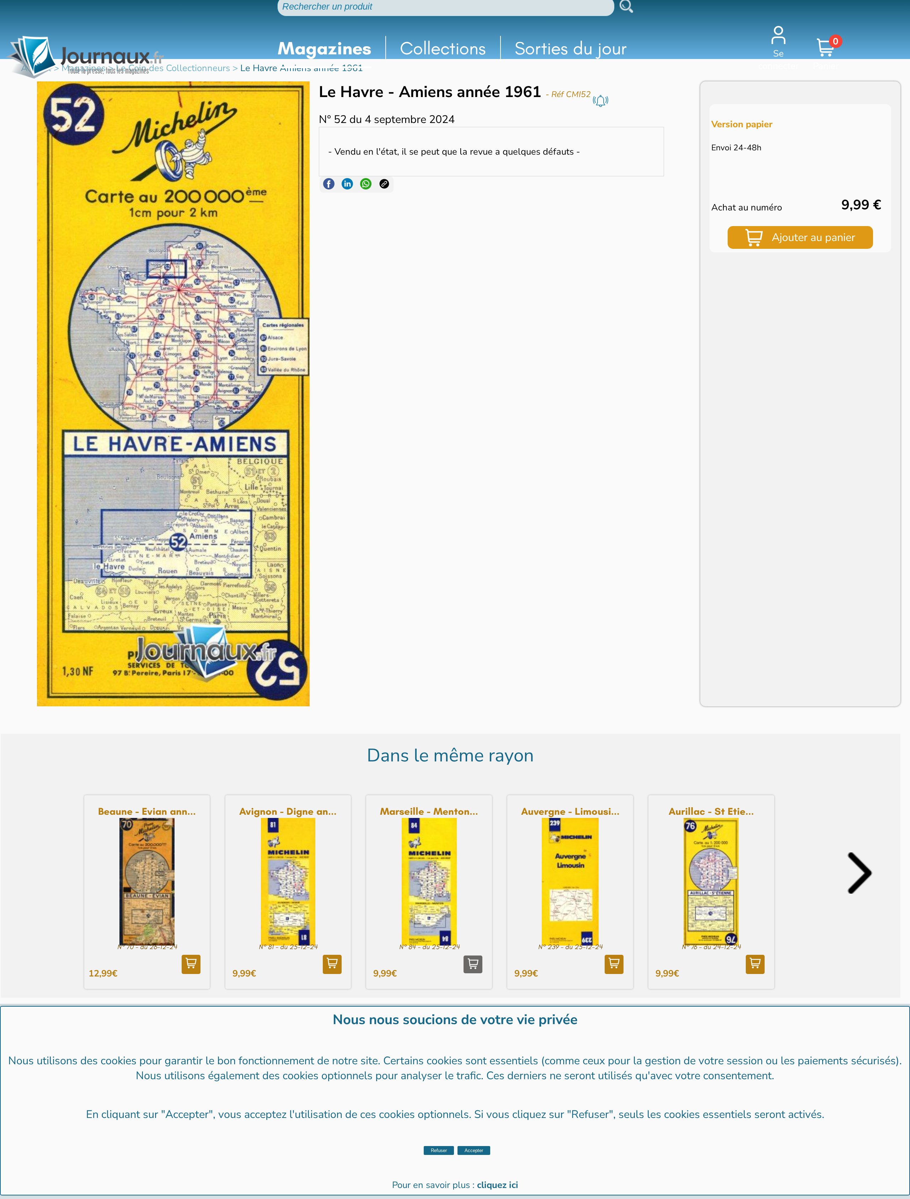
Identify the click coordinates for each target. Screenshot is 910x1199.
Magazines (324, 48)
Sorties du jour (571, 48)
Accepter (474, 1150)
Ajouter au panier (813, 237)
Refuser (439, 1150)
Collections (443, 48)
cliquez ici (497, 1185)
